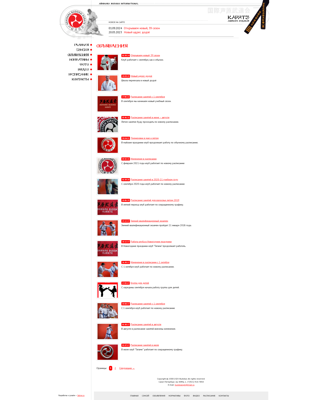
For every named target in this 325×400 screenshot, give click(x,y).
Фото (84, 64)
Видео (83, 69)
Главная (81, 45)
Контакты (80, 79)
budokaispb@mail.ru (184, 385)
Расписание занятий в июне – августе (150, 117)
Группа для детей (140, 282)
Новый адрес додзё (137, 32)
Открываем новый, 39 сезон (142, 28)
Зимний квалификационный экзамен (149, 220)
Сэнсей (82, 50)
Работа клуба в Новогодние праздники (151, 241)
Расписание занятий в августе (146, 324)
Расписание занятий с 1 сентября (148, 96)
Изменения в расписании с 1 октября (150, 262)
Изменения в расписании (144, 158)
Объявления (78, 55)
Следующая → (127, 368)
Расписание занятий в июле (145, 345)
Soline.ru (80, 395)
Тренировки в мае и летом (145, 138)
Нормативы (79, 60)
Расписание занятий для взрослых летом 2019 (155, 200)
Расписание (79, 74)
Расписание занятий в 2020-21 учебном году (154, 179)
